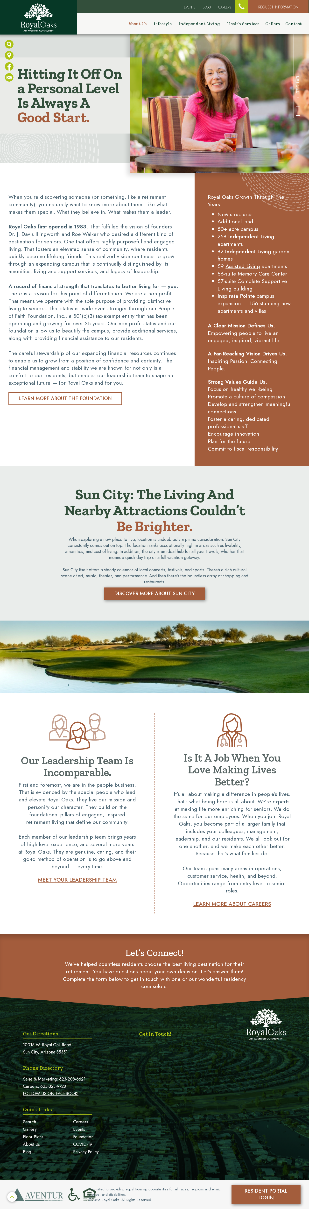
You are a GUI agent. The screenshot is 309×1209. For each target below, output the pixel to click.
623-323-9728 (53, 1086)
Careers (224, 7)
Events (79, 1129)
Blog (207, 7)
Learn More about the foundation (65, 398)
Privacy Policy (86, 1152)
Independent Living (251, 236)
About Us (31, 1144)
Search (29, 1122)
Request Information (278, 7)
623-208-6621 (72, 1079)
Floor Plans (33, 1137)
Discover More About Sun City (154, 593)
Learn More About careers (232, 904)
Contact (293, 23)
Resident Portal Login (266, 1194)
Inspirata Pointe (236, 296)
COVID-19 (82, 1144)
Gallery (273, 23)
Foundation (83, 1137)
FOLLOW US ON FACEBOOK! (50, 1093)
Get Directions (40, 1033)
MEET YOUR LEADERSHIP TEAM (77, 880)
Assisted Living (242, 266)
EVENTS (190, 7)
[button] (241, 6)
